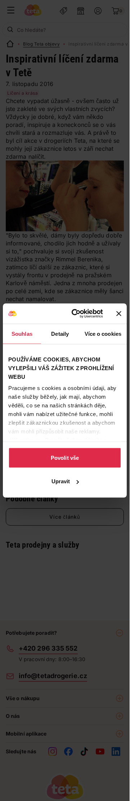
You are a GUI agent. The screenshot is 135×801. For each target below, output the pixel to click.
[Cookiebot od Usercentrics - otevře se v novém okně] (76, 313)
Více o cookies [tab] (103, 333)
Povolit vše (65, 457)
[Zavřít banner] (118, 313)
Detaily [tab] (60, 333)
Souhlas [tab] (22, 333)
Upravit (60, 481)
